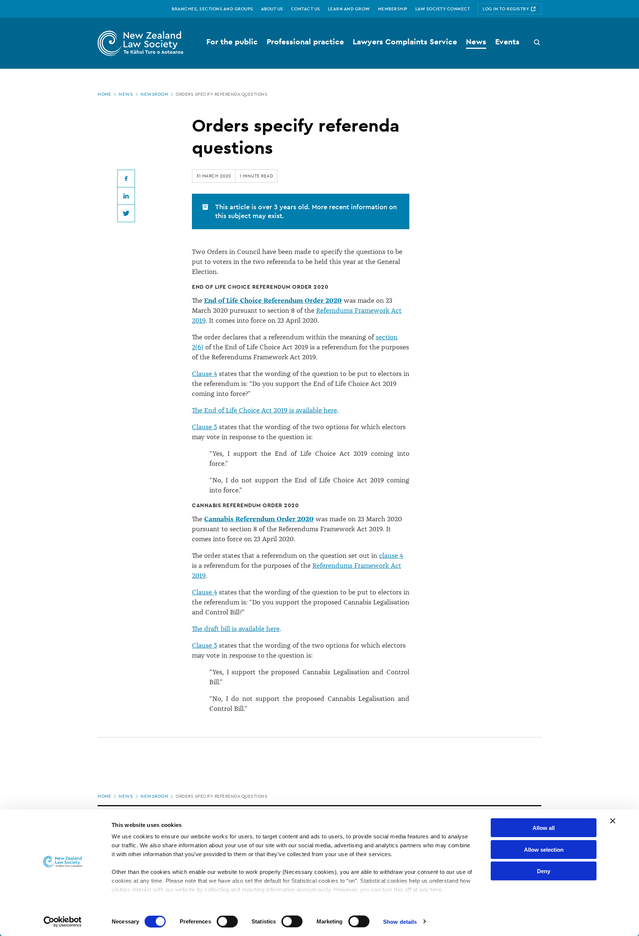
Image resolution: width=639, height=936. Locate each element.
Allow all (543, 828)
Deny (543, 871)
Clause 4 (204, 374)
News (126, 94)
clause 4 (391, 556)
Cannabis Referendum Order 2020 (259, 519)
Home (104, 94)
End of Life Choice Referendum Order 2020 (273, 300)
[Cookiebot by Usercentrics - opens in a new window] (62, 921)
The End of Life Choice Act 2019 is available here (264, 410)
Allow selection (544, 849)
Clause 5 (204, 427)
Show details (400, 921)
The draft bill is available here (236, 629)
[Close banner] (612, 821)
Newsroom (154, 94)
